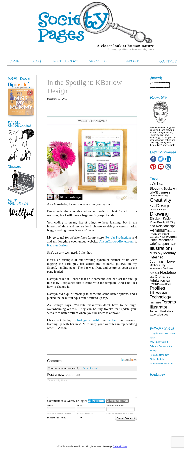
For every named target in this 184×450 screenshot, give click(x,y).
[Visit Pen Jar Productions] (21, 127)
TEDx (152, 337)
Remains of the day (159, 355)
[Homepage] (92, 27)
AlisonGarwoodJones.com (116, 241)
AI (150, 184)
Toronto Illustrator (163, 304)
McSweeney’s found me (161, 363)
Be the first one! (90, 368)
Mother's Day (157, 265)
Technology (160, 296)
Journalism (158, 261)
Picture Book (164, 284)
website (113, 320)
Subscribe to (53, 417)
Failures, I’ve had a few (161, 346)
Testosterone (155, 303)
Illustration (160, 248)
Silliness (155, 292)
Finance (171, 231)
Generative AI (156, 237)
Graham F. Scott (120, 446)
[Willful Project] (21, 205)
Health (172, 244)
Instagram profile (88, 320)
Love (171, 261)
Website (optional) (115, 405)
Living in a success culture (162, 333)
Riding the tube (157, 359)
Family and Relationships (162, 224)
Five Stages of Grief (159, 234)
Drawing (159, 214)
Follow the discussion (133, 359)
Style (164, 292)
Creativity (160, 200)
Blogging (156, 188)
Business (163, 192)
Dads (153, 206)
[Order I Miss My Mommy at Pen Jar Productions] (25, 80)
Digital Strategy (158, 209)
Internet (156, 257)
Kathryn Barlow (57, 245)
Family (161, 222)
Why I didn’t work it (159, 342)
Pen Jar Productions (118, 237)
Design (163, 205)
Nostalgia (168, 272)
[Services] (21, 168)
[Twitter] (160, 162)
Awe (161, 184)
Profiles (157, 288)
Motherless (156, 268)
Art (155, 183)
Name (50, 405)
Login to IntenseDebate (96, 401)
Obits (152, 277)
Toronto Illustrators (161, 311)
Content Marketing (159, 195)
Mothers (168, 268)
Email (79, 405)
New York (155, 273)
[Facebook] (153, 162)
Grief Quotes (169, 236)
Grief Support (159, 244)
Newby (153, 350)
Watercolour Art (159, 314)
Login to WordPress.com (117, 401)
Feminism (159, 230)
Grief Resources (161, 240)
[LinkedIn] (168, 162)
